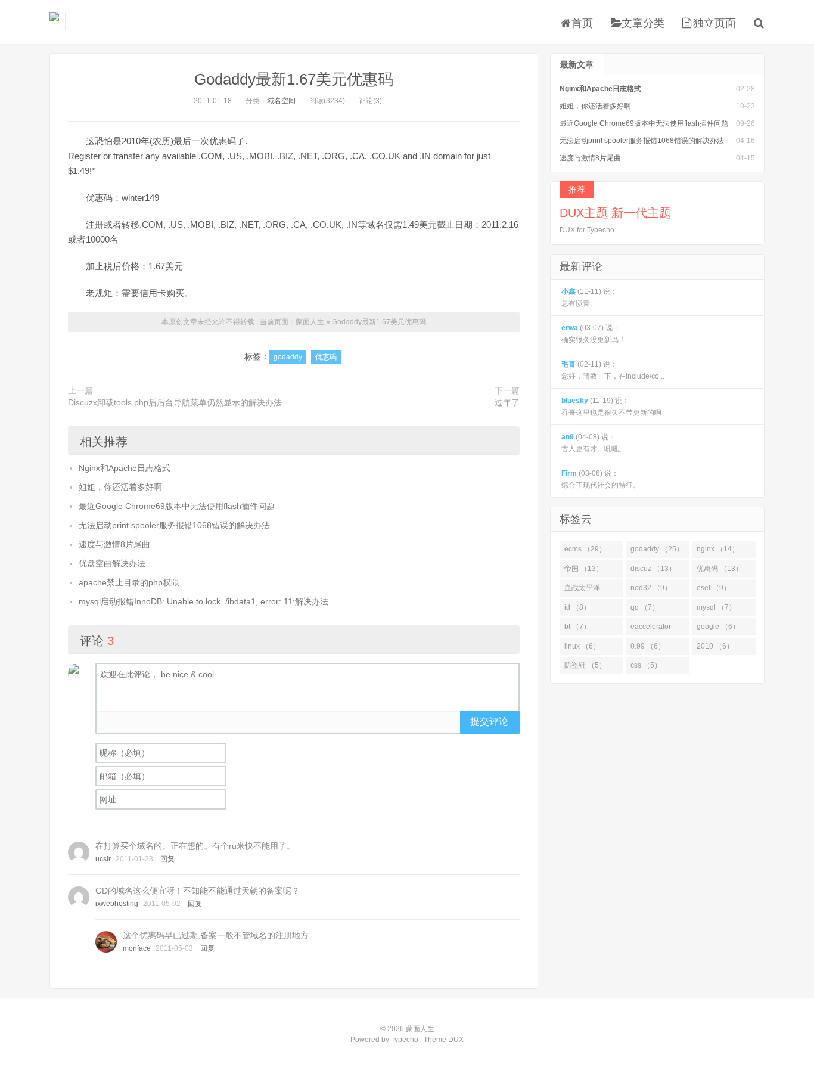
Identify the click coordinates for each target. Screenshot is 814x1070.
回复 (167, 859)
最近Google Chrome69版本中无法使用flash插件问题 (177, 506)
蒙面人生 (54, 21)
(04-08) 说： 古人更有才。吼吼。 (593, 443)
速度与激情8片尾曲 (114, 544)
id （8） (577, 607)
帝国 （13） (583, 569)
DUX (456, 1039)
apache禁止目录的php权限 (129, 582)
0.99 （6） (647, 646)
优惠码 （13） (719, 569)
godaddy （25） (656, 549)
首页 (582, 23)
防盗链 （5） (585, 665)
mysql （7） (716, 607)
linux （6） (582, 646)
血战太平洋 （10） (582, 590)
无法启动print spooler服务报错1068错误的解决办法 (174, 525)
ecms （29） (585, 549)
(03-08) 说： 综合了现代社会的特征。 (600, 479)
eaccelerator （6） (650, 628)
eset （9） (714, 588)
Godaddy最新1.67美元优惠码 (293, 79)
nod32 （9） (651, 588)
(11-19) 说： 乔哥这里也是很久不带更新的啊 (611, 406)
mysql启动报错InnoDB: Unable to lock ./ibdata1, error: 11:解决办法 (203, 601)
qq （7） (644, 607)
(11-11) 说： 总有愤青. (589, 297)
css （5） (645, 665)
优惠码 (326, 357)
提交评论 (489, 722)
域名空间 (281, 101)
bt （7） (577, 626)
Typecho (404, 1039)
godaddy (288, 357)
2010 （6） (715, 646)
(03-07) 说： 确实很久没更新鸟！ (593, 334)
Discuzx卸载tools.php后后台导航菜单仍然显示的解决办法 (175, 402)
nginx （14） (718, 549)
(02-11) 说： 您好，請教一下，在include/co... (612, 370)
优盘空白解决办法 (112, 563)
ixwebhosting (116, 904)
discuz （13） (653, 569)
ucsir (103, 859)
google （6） (718, 626)
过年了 (507, 402)
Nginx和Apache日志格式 (124, 468)
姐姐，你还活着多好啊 (120, 487)
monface (137, 948)
